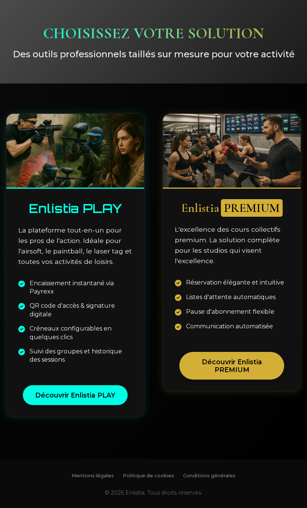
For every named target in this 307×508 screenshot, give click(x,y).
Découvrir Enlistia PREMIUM (232, 366)
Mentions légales (93, 475)
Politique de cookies (148, 475)
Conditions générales (209, 475)
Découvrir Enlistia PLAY (75, 395)
